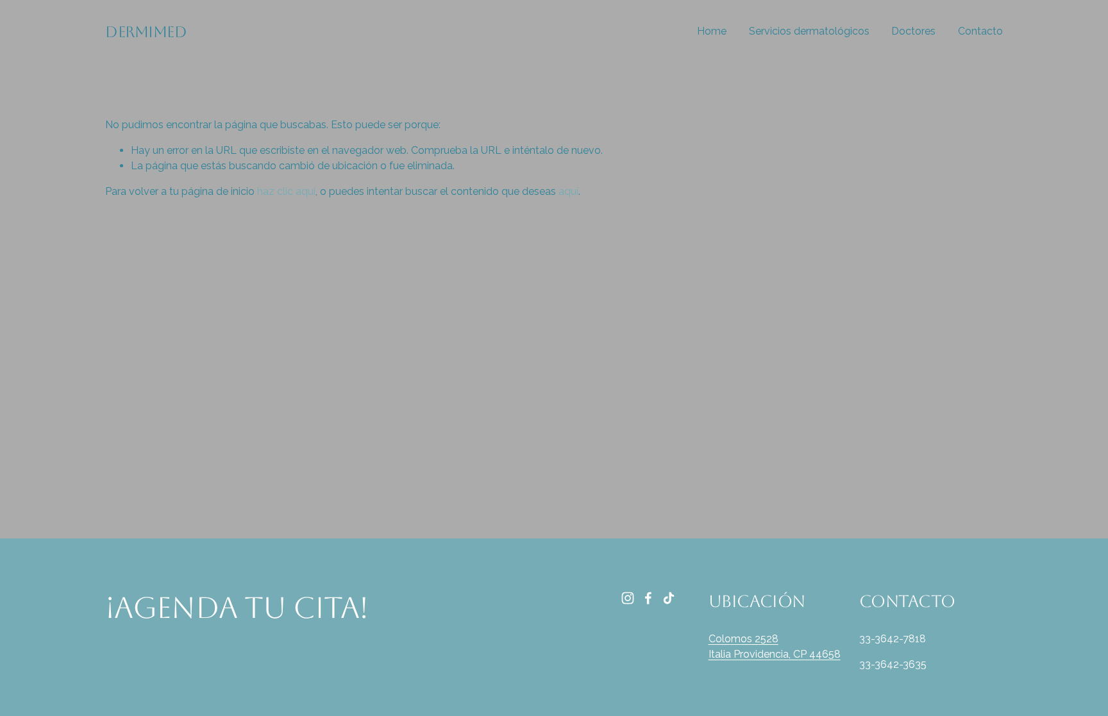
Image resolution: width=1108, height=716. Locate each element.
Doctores (913, 31)
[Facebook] (648, 598)
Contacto (980, 31)
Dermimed (146, 31)
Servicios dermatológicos (809, 31)
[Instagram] (627, 598)
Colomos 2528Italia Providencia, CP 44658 (775, 646)
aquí (568, 191)
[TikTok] (668, 598)
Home (711, 31)
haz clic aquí (286, 191)
